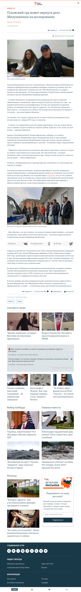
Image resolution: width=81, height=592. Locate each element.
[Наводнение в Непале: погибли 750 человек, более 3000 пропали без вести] (58, 451)
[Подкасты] (41, 551)
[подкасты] (32, 589)
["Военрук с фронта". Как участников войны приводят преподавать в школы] (23, 488)
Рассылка (44, 579)
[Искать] (67, 589)
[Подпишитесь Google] (9, 551)
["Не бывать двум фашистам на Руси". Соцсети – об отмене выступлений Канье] (63, 380)
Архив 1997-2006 (47, 564)
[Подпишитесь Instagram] (32, 551)
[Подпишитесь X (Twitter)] (18, 551)
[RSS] (36, 551)
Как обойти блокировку (15, 583)
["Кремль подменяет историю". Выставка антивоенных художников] (23, 322)
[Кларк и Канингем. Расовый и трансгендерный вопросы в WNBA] (58, 322)
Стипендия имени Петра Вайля (18, 567)
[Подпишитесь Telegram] (27, 551)
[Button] (52, 30)
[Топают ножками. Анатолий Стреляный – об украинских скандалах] (17, 380)
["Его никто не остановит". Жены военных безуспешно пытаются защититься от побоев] (23, 519)
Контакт (44, 567)
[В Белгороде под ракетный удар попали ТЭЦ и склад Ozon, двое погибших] (58, 420)
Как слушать (11, 579)
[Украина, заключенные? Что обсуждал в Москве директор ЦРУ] (23, 420)
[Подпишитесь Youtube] (23, 551)
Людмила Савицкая (14, 22)
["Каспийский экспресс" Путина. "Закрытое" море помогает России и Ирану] (23, 451)
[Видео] (49, 589)
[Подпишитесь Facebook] (13, 551)
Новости (11, 8)
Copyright (44, 583)
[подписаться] (45, 551)
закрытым (51, 176)
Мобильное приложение (15, 564)
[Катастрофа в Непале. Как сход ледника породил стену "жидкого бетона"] (40, 380)
